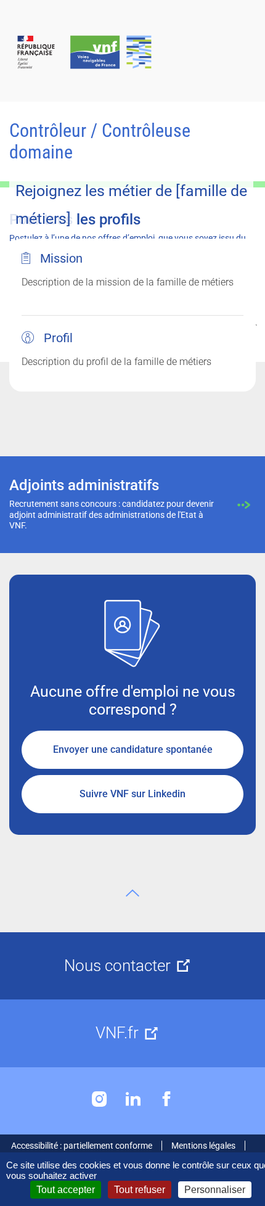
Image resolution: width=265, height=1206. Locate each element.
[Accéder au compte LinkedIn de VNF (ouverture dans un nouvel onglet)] (133, 1099)
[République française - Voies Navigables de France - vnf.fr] (132, 53)
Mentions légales (203, 1146)
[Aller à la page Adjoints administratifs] (132, 504)
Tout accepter (65, 1189)
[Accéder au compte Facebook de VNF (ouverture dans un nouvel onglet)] (166, 1099)
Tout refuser (139, 1189)
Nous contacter (117, 965)
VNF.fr (117, 1032)
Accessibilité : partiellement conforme (81, 1146)
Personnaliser (214, 1189)
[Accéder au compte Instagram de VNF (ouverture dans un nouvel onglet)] (99, 1099)
